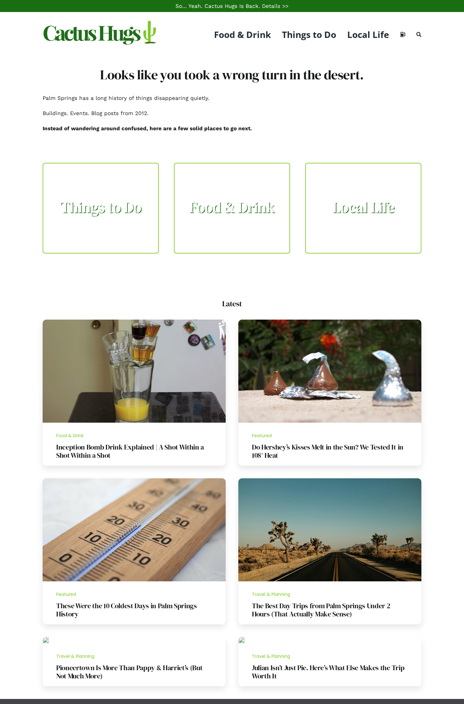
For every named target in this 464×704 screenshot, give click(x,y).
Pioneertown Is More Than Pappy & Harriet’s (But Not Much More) (129, 672)
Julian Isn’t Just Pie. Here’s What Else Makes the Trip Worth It (328, 672)
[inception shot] (134, 322)
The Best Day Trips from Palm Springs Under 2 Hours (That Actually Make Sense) (321, 610)
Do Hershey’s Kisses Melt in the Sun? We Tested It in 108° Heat (327, 451)
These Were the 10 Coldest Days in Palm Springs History (126, 610)
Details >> (275, 6)
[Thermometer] (134, 481)
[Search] (418, 34)
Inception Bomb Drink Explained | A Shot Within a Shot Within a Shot (130, 451)
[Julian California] (241, 639)
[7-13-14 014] (329, 322)
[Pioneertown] (46, 639)
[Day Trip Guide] (329, 481)
